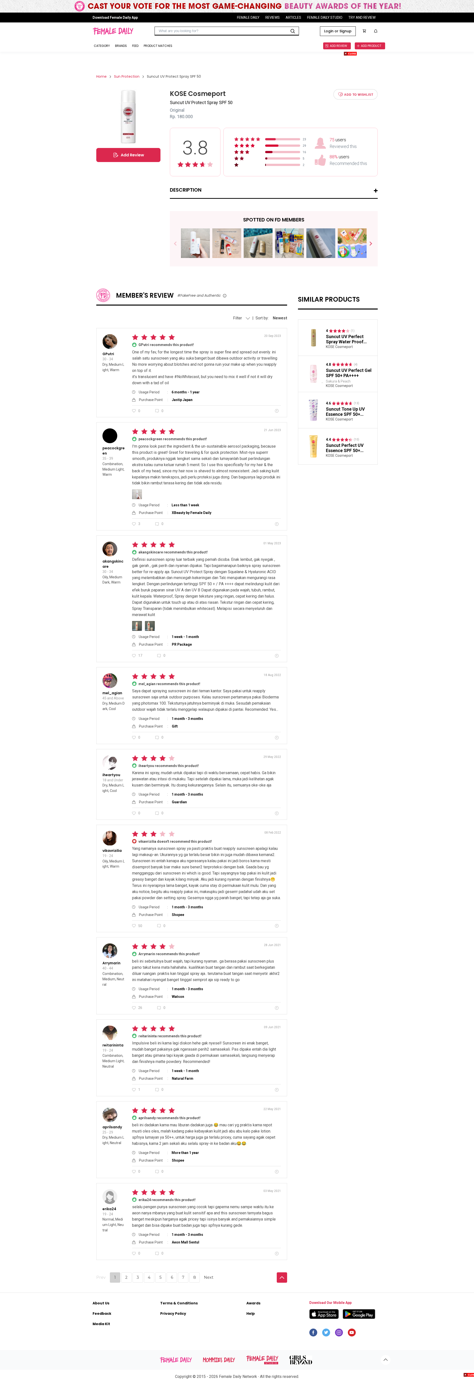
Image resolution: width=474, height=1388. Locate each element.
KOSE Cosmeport (339, 347)
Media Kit (101, 1323)
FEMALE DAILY (248, 17)
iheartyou (111, 774)
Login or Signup (338, 31)
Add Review (132, 155)
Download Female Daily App (115, 17)
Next (368, 243)
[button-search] (293, 31)
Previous (179, 243)
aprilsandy (112, 1127)
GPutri (108, 353)
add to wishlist (358, 94)
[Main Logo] (113, 31)
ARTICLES (293, 17)
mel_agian (112, 693)
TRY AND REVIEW (361, 17)
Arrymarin (111, 963)
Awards (253, 1303)
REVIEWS (272, 17)
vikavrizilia (112, 850)
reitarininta (112, 1045)
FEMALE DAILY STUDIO (324, 17)
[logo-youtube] (352, 1333)
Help (250, 1313)
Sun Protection (126, 76)
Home (101, 76)
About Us (101, 1303)
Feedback (102, 1313)
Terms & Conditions (179, 1303)
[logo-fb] (313, 1333)
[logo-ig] (339, 1333)
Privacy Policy (173, 1313)
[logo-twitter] (326, 1333)
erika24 (109, 1208)
